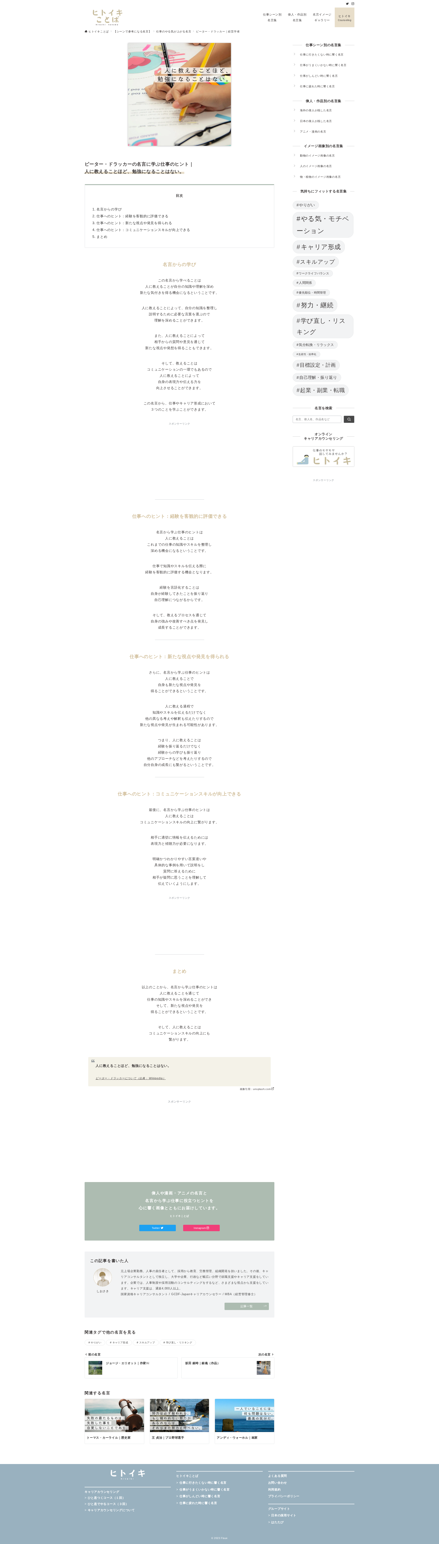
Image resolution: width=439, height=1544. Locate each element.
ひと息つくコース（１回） (107, 1497)
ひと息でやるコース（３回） (108, 1504)
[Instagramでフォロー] (352, 3)
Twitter (156, 1228)
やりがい (96, 1342)
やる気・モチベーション (323, 224)
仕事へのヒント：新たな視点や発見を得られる (134, 223)
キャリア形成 (120, 1342)
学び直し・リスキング (179, 1342)
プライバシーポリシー (284, 1496)
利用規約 (274, 1489)
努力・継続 (317, 305)
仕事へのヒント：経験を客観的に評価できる (132, 216)
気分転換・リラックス (316, 345)
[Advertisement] (179, 458)
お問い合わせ (277, 1482)
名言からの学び (109, 209)
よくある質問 (277, 1476)
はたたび (277, 1522)
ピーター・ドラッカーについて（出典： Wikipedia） (131, 1078)
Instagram (200, 1228)
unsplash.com (262, 1089)
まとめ (101, 237)
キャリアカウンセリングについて (111, 1510)
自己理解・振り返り (318, 377)
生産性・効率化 (307, 354)
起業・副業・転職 (322, 390)
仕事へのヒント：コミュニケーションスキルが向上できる (143, 230)
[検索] (349, 419)
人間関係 (305, 282)
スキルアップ (147, 1342)
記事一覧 (247, 1306)
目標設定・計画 (318, 365)
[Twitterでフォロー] (347, 3)
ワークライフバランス (314, 273)
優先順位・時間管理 (312, 292)
